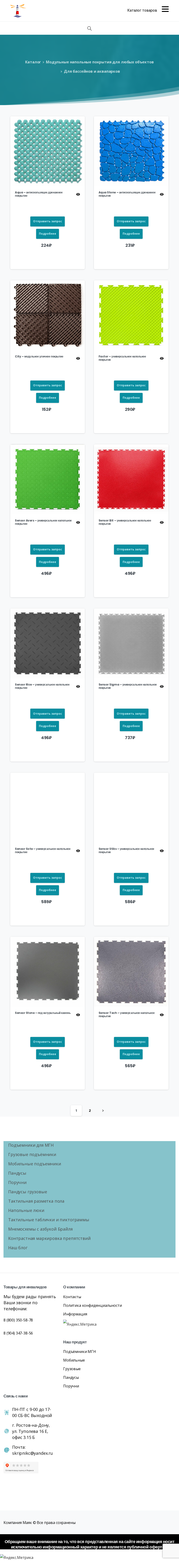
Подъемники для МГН (31, 1145)
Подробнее (47, 234)
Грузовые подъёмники (32, 1155)
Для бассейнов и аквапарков (92, 71)
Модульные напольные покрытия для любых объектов (100, 62)
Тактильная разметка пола (36, 1201)
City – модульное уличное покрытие (39, 356)
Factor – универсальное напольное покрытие (122, 358)
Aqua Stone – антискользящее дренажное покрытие (127, 194)
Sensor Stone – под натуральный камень (42, 1013)
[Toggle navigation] (148, 10)
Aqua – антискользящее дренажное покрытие (38, 194)
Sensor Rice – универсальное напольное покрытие (42, 686)
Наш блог (18, 1248)
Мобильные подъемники (34, 1164)
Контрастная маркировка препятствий (49, 1239)
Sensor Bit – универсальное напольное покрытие (125, 522)
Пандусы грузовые (27, 1192)
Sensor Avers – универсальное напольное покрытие (43, 522)
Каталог (33, 62)
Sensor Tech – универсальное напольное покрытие (127, 1014)
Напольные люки (26, 1211)
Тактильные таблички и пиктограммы (48, 1220)
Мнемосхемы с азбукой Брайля (40, 1229)
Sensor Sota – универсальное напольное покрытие (42, 850)
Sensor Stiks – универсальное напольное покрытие (126, 850)
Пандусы (17, 1173)
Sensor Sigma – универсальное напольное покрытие (128, 686)
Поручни (17, 1183)
